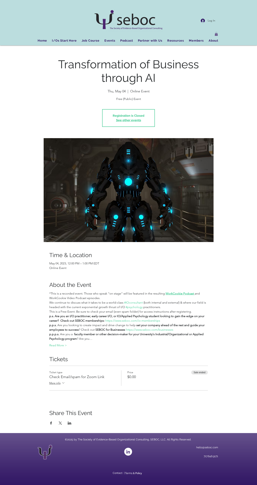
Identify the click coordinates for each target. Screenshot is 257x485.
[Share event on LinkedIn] (69, 423)
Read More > (58, 345)
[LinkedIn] (128, 452)
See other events (128, 120)
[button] (216, 34)
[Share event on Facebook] (51, 423)
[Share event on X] (60, 423)
